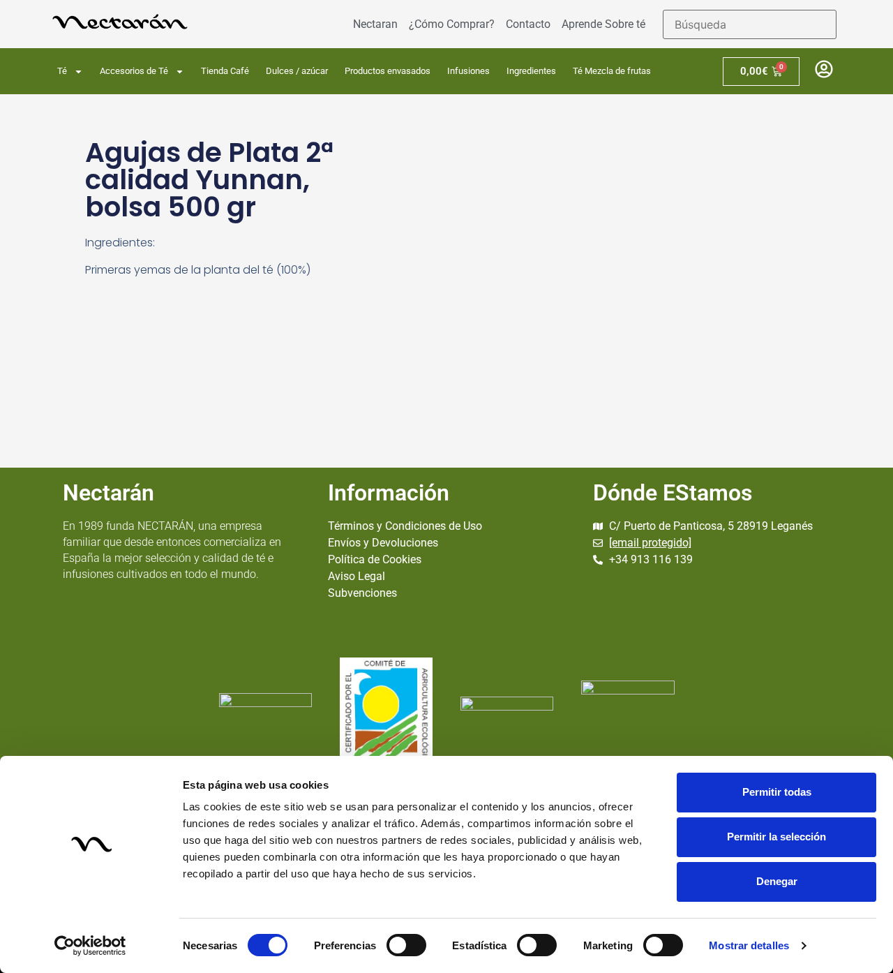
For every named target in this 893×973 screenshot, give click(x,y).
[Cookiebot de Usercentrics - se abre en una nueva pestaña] (90, 945)
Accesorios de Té (134, 71)
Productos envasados (387, 71)
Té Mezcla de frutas (612, 71)
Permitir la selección (776, 836)
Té (62, 71)
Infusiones (468, 71)
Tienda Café (225, 71)
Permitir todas (776, 792)
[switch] (406, 945)
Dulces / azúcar (297, 71)
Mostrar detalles (749, 945)
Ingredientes (531, 71)
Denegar (776, 881)
